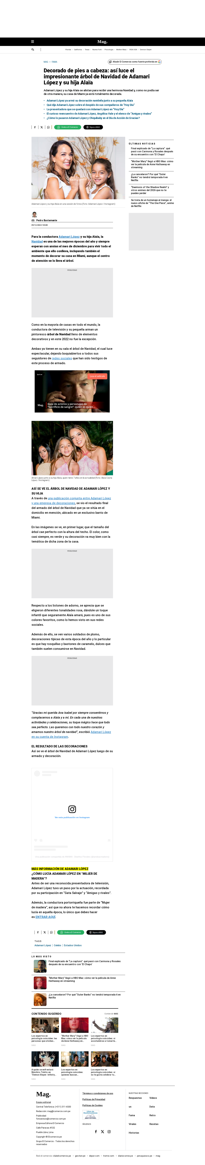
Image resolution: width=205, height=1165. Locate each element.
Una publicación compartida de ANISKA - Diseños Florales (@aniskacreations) (72, 857)
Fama (132, 1115)
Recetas (153, 1124)
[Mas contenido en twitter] (102, 1131)
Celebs (57, 945)
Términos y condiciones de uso (97, 1093)
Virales (132, 1124)
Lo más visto (42, 956)
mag (158, 1156)
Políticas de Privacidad (93, 1099)
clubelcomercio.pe (62, 1156)
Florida (68, 49)
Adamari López (43, 945)
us (130, 1106)
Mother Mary (121, 49)
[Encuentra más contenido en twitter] (41, 127)
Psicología (109, 49)
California (78, 49)
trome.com (109, 1156)
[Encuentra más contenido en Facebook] (35, 127)
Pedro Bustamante (46, 220)
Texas (87, 49)
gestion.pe (80, 1156)
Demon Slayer (146, 49)
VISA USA (133, 49)
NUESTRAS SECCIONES (138, 1093)
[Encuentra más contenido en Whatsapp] (48, 127)
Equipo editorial (43, 1102)
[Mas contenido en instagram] (109, 1131)
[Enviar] (33, 49)
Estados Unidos (73, 945)
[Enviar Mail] (33, 220)
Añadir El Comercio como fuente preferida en (135, 62)
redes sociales (62, 358)
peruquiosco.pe (144, 1156)
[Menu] (34, 42)
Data (152, 1106)
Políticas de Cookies (92, 1105)
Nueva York (97, 49)
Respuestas (135, 1098)
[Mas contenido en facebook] (96, 1131)
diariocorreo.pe (125, 1156)
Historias (134, 1132)
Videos (153, 1098)
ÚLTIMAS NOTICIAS (142, 144)
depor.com (94, 1156)
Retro (152, 1115)
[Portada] (43, 1099)
